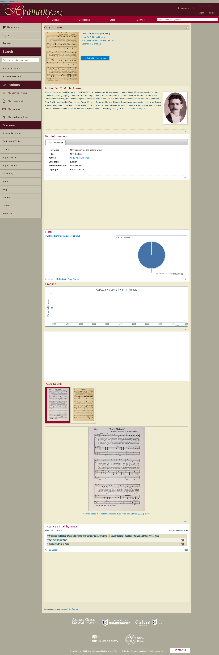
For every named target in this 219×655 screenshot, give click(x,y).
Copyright (80, 651)
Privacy (89, 651)
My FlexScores (15, 101)
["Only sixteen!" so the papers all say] (62, 236)
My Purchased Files (18, 117)
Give (145, 651)
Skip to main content (9, 1)
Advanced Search (11, 68)
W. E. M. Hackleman (79, 158)
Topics (5, 149)
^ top (186, 131)
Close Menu (13, 27)
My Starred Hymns (17, 93)
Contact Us (99, 651)
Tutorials (6, 205)
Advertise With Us (112, 651)
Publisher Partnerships (132, 651)
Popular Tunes (9, 165)
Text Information (55, 143)
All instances (51, 550)
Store (112, 19)
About (72, 651)
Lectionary (7, 173)
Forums (6, 197)
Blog (4, 189)
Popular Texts (9, 157)
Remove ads (183, 8)
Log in (201, 13)
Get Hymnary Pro (156, 651)
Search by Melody (11, 76)
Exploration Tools (11, 141)
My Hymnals (14, 109)
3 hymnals (96, 44)
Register (211, 13)
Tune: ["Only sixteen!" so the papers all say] (99, 40)
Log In (5, 35)
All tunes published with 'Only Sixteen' (62, 279)
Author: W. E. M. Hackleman (93, 37)
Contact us (73, 609)
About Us (7, 213)
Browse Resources (11, 133)
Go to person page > (136, 109)
